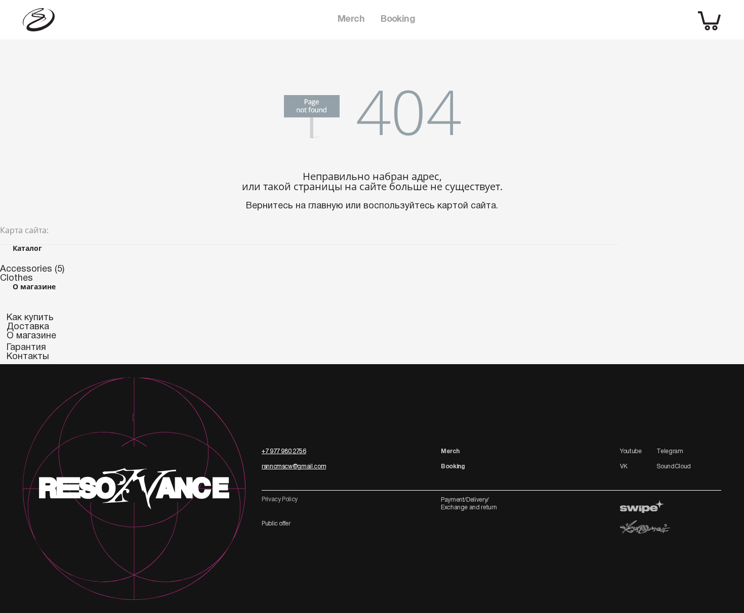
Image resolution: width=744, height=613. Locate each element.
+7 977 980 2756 (284, 451)
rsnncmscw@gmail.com (294, 466)
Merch (351, 19)
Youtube (630, 451)
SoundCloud (673, 466)
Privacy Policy (280, 499)
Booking (398, 19)
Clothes (16, 278)
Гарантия (26, 347)
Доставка (28, 327)
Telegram (669, 451)
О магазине (31, 336)
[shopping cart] (709, 20)
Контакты (28, 357)
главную (325, 206)
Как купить (30, 318)
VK (623, 466)
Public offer (276, 524)
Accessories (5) (32, 269)
